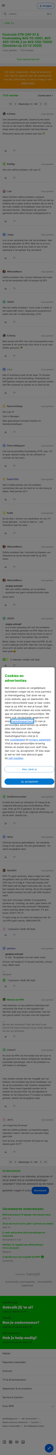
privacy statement (40, 739)
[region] (28, 727)
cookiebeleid (17, 739)
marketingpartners (22, 721)
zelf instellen (15, 758)
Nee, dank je (29, 769)
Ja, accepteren (29, 781)
